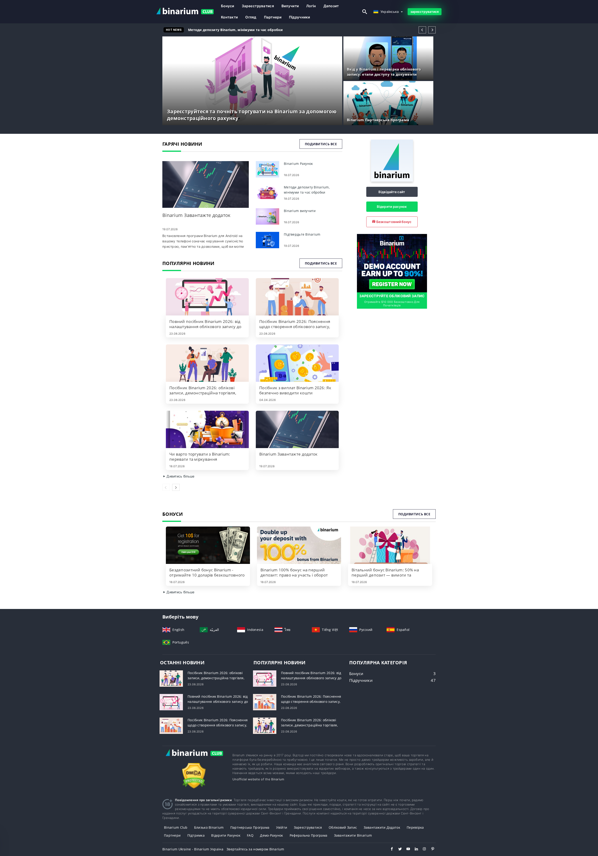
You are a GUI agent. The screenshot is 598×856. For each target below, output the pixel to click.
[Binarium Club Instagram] (422, 849)
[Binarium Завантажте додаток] (205, 184)
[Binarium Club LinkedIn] (414, 849)
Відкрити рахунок (392, 207)
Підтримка (196, 835)
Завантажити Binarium (353, 835)
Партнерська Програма (250, 827)
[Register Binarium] (392, 262)
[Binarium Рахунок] (267, 169)
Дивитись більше (180, 476)
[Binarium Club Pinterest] (430, 849)
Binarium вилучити (208, 30)
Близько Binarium (209, 827)
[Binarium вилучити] (267, 216)
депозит (331, 6)
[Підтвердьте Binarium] (267, 240)
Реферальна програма (308, 835)
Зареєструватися (308, 827)
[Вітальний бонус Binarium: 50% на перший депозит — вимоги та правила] (390, 545)
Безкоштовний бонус (393, 222)
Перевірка (415, 827)
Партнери (272, 17)
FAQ (250, 835)
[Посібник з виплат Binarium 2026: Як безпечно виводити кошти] (297, 363)
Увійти (281, 827)
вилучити (290, 6)
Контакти (229, 17)
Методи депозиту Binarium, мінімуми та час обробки (235, 30)
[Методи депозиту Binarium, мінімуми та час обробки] (267, 193)
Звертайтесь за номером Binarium (255, 849)
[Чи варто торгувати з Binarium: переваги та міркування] (207, 429)
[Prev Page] (422, 29)
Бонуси (227, 6)
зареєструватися (258, 6)
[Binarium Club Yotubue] (406, 849)
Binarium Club (176, 827)
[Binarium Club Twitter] (398, 849)
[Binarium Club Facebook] (389, 849)
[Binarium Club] (194, 757)
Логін (311, 6)
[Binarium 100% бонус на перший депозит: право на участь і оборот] (299, 545)
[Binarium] (392, 180)
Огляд (250, 17)
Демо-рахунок (271, 835)
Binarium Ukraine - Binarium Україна (192, 849)
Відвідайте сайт (391, 192)
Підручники (299, 17)
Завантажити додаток (382, 827)
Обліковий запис (343, 827)
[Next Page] (432, 29)
